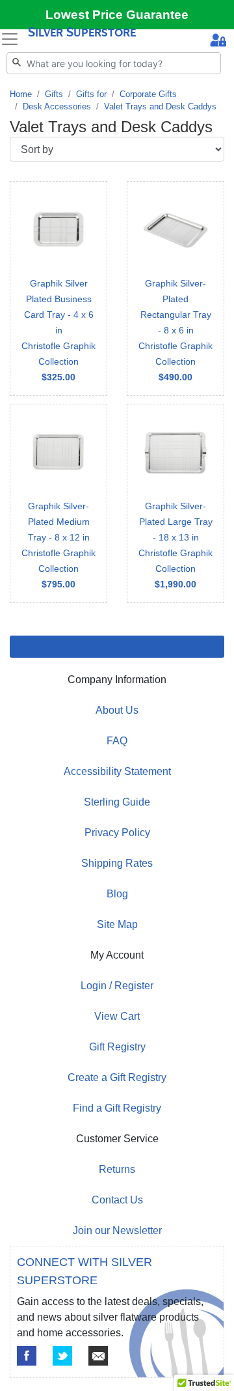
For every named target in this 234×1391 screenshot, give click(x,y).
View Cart (117, 1016)
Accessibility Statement (117, 771)
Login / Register (117, 985)
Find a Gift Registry (117, 1108)
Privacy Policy (117, 832)
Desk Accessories (57, 106)
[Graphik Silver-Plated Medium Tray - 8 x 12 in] (58, 503)
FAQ (117, 740)
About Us (117, 710)
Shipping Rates (117, 863)
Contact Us (117, 1199)
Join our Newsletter (117, 1230)
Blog (117, 893)
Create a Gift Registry (117, 1077)
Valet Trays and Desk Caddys (160, 106)
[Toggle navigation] (10, 39)
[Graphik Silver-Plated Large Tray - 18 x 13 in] (175, 503)
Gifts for (91, 94)
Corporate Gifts (148, 94)
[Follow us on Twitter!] (62, 1356)
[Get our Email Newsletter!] (98, 1356)
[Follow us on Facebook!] (26, 1356)
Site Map (117, 924)
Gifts (54, 94)
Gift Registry (117, 1046)
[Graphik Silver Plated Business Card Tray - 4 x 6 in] (58, 288)
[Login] (218, 42)
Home (21, 94)
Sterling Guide (117, 802)
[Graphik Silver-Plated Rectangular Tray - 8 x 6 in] (175, 288)
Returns (117, 1169)
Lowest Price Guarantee (117, 14)
